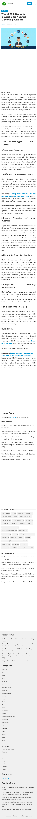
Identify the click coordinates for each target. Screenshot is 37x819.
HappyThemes (28, 816)
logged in (13, 417)
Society (16, 544)
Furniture (14, 523)
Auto (20, 513)
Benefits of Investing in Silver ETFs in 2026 (15, 460)
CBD (15, 516)
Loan (32, 534)
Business (4, 10)
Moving (6, 537)
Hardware (6, 527)
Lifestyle (23, 534)
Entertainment (19, 520)
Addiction (6, 513)
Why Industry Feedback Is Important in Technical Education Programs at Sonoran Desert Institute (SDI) (17, 445)
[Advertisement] (18, 69)
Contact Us (5, 778)
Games (22, 523)
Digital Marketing (25, 516)
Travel (30, 548)
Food (5, 523)
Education (7, 520)
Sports (24, 544)
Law (16, 534)
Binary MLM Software (19, 194)
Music (13, 537)
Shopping (6, 544)
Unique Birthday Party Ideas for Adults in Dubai (17, 450)
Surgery (6, 548)
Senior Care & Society (20, 541)
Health (15, 527)
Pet (28, 537)
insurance (23, 530)
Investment (7, 534)
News (21, 537)
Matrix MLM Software (21, 196)
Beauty (29, 513)
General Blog (13, 816)
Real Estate (7, 541)
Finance (29, 520)
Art (14, 513)
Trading (22, 548)
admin (3, 24)
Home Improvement (10, 530)
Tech (14, 548)
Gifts (30, 523)
